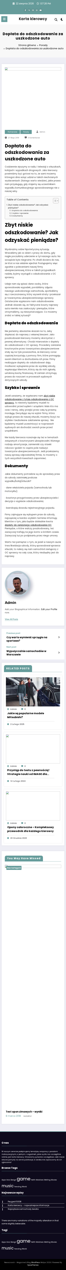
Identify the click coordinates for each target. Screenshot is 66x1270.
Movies (54, 1180)
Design (13, 1180)
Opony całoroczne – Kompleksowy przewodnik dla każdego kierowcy (30, 829)
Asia (8, 1180)
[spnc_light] (62, 20)
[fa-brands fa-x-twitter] (29, 10)
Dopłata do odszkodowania (25, 210)
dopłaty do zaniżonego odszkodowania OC (28, 525)
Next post (11, 647)
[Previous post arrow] (59, 637)
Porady (26, 132)
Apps (4, 1180)
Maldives (40, 1180)
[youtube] (40, 10)
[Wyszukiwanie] (56, 19)
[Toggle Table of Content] (54, 200)
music (8, 1186)
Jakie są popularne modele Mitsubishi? (25, 715)
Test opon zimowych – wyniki (24, 1111)
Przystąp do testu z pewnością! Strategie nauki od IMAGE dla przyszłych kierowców (28, 772)
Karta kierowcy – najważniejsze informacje (28, 1205)
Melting (47, 1180)
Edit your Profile (49, 609)
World (24, 1186)
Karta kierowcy (33, 18)
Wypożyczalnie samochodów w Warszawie (26, 652)
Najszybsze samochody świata (23, 1209)
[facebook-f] (25, 10)
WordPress (35, 1262)
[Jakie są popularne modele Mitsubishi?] (33, 691)
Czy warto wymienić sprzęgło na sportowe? (26, 639)
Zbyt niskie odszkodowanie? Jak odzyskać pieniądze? (28, 206)
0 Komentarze (34, 138)
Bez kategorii (14, 867)
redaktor (27, 1116)
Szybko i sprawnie (20, 213)
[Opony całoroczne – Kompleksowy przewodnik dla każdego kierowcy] (33, 805)
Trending (17, 1186)
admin (42, 132)
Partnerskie (12, 132)
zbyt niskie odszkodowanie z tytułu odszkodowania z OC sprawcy (30, 399)
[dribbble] (33, 10)
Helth (33, 1180)
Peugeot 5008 (14, 1201)
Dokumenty (17, 216)
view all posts (11, 619)
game (23, 1178)
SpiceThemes (33, 1265)
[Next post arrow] (59, 653)
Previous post (13, 633)
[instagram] (36, 10)
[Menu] (4, 19)
